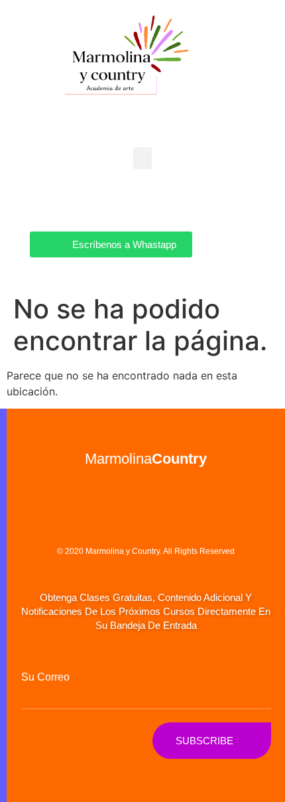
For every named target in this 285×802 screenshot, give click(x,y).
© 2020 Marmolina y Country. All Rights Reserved (146, 551)
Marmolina (146, 458)
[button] (142, 158)
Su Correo (45, 677)
